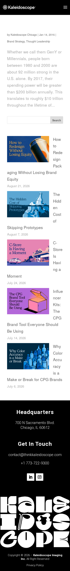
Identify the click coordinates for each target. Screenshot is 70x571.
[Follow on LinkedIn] (30, 477)
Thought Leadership (38, 41)
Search (56, 120)
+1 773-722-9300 (35, 463)
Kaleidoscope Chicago (24, 34)
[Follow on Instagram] (39, 477)
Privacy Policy (35, 565)
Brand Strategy (16, 41)
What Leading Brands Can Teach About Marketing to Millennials (30, 28)
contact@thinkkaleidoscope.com (35, 454)
